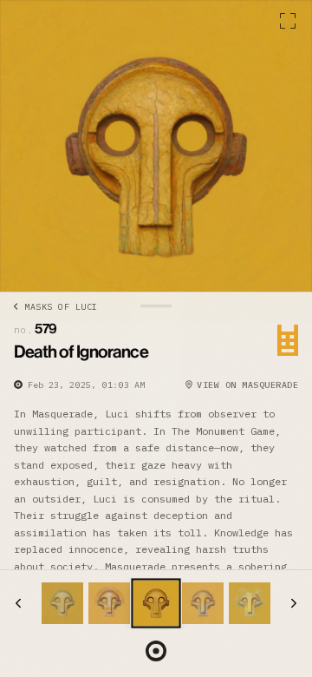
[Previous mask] (18, 603)
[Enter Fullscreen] (287, 20)
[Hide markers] (156, 651)
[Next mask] (294, 603)
